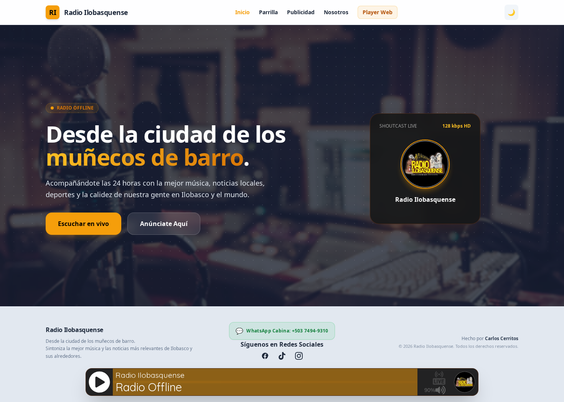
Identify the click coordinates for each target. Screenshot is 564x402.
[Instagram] (299, 356)
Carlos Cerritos (501, 338)
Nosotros (336, 12)
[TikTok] (282, 356)
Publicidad (301, 12)
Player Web (377, 12)
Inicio (242, 12)
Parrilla (268, 12)
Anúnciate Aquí (164, 223)
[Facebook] (265, 356)
